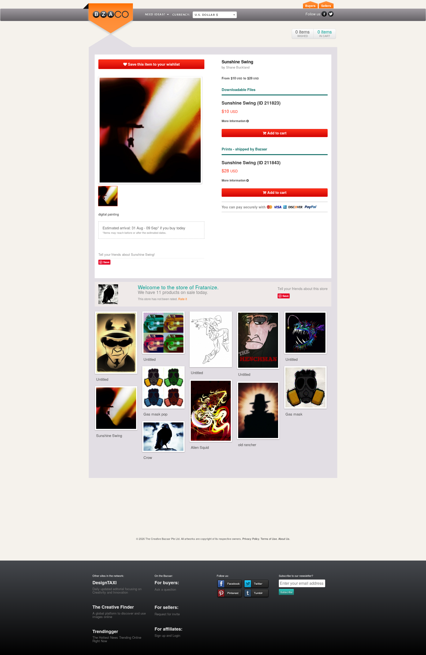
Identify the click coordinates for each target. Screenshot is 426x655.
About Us (283, 539)
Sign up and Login (167, 635)
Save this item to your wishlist (153, 64)
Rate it (182, 299)
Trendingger (105, 631)
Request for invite (167, 614)
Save (106, 262)
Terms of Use (269, 539)
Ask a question (165, 589)
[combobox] (215, 14)
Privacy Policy (250, 539)
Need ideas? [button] (155, 14)
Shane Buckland (237, 67)
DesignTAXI (104, 582)
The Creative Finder (113, 607)
